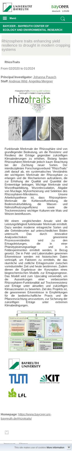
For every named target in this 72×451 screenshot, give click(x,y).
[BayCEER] (63, 7)
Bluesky (7, 433)
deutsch (56, 11)
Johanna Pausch (44, 77)
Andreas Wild (18, 81)
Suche (63, 18)
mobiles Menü (16, 19)
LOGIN (65, 11)
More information (55, 447)
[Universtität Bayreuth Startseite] (16, 6)
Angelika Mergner (41, 81)
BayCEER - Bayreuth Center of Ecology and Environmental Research (32, 27)
